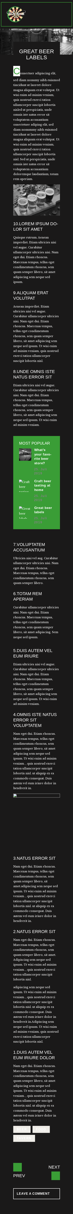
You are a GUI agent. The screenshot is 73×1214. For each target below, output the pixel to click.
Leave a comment (34, 1193)
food (41, 1129)
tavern (24, 1138)
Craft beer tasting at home (42, 485)
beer (22, 1129)
